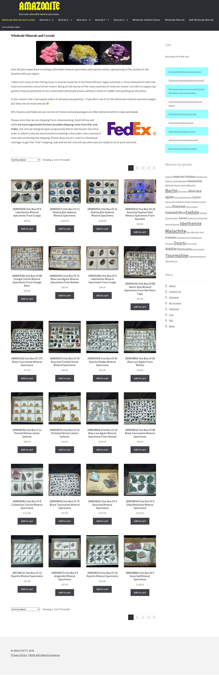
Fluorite (168, 218)
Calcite (196, 197)
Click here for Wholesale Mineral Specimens (186, 80)
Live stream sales (11, 27)
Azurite (177, 185)
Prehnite (170, 237)
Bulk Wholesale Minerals (201, 19)
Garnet (183, 218)
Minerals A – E (47, 19)
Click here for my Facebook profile (182, 114)
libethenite (191, 223)
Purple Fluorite (195, 238)
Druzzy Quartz (192, 207)
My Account (175, 303)
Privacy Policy (19, 655)
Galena (175, 218)
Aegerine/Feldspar (184, 176)
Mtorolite (195, 232)
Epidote (192, 212)
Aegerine (169, 177)
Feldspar (203, 213)
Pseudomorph (183, 238)
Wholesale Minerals (175, 19)
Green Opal (192, 218)
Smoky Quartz (198, 249)
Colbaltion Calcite (183, 202)
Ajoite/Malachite (180, 181)
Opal (201, 232)
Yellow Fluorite (171, 261)
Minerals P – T (102, 19)
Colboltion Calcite (198, 202)
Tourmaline (176, 255)
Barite (171, 190)
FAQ (171, 320)
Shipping (174, 297)
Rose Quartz (191, 244)
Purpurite (169, 244)
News (172, 326)
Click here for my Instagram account (183, 140)
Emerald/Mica (175, 212)
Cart (171, 314)
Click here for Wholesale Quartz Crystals (185, 72)
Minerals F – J (65, 19)
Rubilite (171, 249)
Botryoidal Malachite (183, 197)
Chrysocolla (170, 202)
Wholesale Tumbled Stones (146, 19)
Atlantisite (169, 185)
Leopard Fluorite (172, 224)
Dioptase (178, 206)
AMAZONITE (39, 6)
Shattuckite (184, 249)
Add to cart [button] (27, 228)
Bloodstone (183, 191)
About (172, 285)
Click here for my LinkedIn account (183, 149)
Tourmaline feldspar (197, 256)
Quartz (180, 242)
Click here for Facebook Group (181, 123)
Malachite (175, 231)
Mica (189, 232)
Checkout (174, 309)
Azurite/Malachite (188, 185)
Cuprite (168, 207)
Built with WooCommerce (44, 655)
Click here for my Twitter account (182, 131)
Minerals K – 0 (84, 19)
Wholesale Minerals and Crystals (18, 19)
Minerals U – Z (121, 19)
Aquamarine (194, 180)
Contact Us (175, 291)
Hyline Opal (202, 218)
